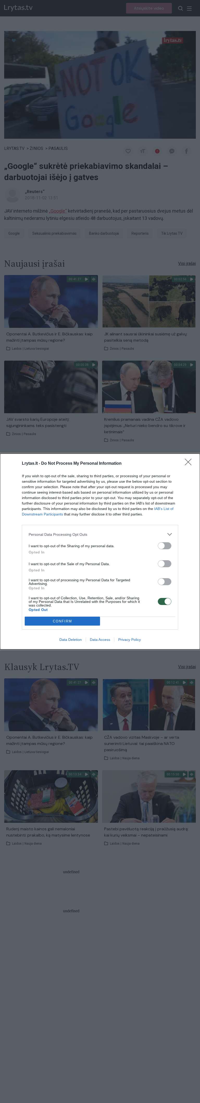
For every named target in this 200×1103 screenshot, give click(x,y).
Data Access (100, 639)
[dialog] (100, 551)
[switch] (164, 545)
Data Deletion (70, 639)
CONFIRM (62, 621)
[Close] (190, 464)
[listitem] (100, 534)
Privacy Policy (129, 639)
